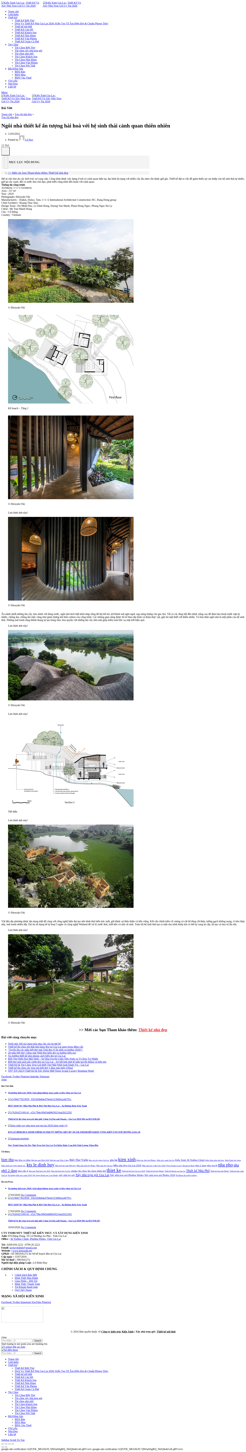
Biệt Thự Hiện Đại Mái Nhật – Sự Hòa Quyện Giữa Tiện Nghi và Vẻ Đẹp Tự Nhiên (53, 1058)
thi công (82, 1171)
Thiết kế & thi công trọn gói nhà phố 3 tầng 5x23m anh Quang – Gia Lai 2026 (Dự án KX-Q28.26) (54, 1119)
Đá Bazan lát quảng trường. (186, 1175)
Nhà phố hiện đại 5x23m (60, 1171)
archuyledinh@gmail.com (23, 1247)
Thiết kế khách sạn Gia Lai (175, 1171)
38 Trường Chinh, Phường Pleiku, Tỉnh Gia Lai (35, 1239)
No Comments (28, 1195)
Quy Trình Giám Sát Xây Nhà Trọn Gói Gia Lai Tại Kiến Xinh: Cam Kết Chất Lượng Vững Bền (53, 1145)
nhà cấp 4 (23, 1171)
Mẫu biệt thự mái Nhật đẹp (65, 1166)
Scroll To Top (17, 1440)
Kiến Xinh (128, 1331)
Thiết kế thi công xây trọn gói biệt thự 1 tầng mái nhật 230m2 (40, 1067)
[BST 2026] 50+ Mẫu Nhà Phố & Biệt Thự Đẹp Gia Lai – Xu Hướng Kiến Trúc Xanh (47, 1106)
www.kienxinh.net (22, 1250)
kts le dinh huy (40, 1164)
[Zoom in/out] (12, 1443)
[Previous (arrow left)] (2, 1446)
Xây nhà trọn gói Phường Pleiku (127, 1175)
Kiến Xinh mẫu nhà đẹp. (214, 1160)
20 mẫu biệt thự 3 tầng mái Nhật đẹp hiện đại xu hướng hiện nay (42, 1052)
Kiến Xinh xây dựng (233, 1160)
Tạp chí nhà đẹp (23, 114)
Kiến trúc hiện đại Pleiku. (146, 1160)
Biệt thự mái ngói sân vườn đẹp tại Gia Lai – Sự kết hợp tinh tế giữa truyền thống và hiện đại (57, 1061)
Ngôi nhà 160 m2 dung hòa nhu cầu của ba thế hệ (34, 1043)
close (4, 1079)
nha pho (225, 1164)
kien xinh (127, 1159)
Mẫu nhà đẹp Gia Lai (104, 1166)
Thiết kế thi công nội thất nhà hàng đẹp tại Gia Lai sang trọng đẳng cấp (45, 1046)
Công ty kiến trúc (111, 1331)
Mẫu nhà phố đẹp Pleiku (86, 1166)
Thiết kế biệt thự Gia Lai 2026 (133, 1171)
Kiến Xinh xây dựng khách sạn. (13, 1166)
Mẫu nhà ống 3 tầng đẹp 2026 (154, 1166)
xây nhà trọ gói (67, 1175)
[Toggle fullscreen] (9, 1443)
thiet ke (114, 1170)
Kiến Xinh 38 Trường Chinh (190, 1160)
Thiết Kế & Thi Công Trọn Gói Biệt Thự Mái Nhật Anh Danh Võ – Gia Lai (48, 1064)
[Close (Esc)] (2, 1443)
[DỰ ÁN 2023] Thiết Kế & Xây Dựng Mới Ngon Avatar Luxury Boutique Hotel (51, 1070)
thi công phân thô (97, 1171)
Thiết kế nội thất (166, 1331)
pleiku (74, 1171)
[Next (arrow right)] (6, 1446)
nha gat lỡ (212, 1165)
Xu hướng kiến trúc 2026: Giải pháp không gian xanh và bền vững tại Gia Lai (44, 1093)
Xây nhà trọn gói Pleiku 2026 (159, 1175)
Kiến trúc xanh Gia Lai (166, 1160)
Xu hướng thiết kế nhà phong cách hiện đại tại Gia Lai (37, 1055)
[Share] (6, 1443)
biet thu (7, 1159)
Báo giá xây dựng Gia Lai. (99, 1160)
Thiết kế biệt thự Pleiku (155, 1171)
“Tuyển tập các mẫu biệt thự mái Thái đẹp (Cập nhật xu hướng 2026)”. (45, 1049)
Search (37, 1340)
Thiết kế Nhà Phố (198, 1170)
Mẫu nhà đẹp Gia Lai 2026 (127, 1165)
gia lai (113, 1160)
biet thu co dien (22, 1160)
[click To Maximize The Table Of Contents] (5, 151)
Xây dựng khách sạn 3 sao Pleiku (45, 1175)
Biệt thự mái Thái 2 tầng (59, 1160)
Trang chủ (6, 114)
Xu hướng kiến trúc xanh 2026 (20, 1175)
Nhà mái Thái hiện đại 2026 (39, 1171)
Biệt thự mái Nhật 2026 (40, 1160)
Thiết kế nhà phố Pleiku (219, 1171)
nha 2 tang (200, 1165)
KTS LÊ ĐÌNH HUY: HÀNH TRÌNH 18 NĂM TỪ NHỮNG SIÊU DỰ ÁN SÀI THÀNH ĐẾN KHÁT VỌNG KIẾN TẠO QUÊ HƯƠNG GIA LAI (74, 1132)
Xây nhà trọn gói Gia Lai (92, 1175)
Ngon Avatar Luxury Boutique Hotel (180, 1166)
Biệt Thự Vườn (78, 1160)
